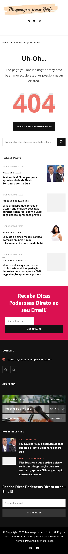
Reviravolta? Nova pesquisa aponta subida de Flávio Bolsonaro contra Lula (19, 180)
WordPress (46, 540)
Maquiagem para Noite (38, 532)
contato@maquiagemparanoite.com (29, 359)
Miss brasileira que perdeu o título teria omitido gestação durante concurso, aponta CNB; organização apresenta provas (22, 210)
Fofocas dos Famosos (15, 201)
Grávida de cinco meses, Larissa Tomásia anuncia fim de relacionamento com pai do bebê (22, 240)
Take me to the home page (34, 126)
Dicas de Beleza (11, 172)
